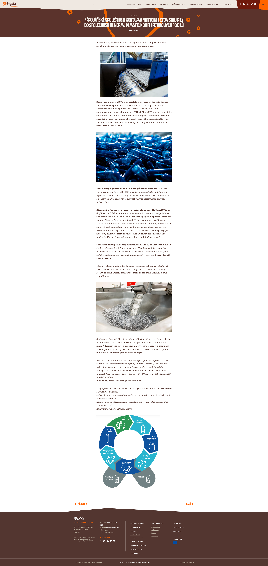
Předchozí (82, 504)
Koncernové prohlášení (187, 562)
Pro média (177, 523)
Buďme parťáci (212, 4)
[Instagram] (104, 541)
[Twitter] (111, 541)
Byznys (134, 15)
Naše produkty (178, 4)
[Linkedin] (108, 541)
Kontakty (228, 4)
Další (188, 504)
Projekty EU (177, 539)
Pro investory (178, 527)
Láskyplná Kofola (136, 538)
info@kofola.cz (112, 528)
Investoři (154, 536)
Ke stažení (177, 531)
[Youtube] (114, 541)
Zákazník (154, 530)
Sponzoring (155, 527)
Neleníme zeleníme (138, 545)
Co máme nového (134, 4)
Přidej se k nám (136, 541)
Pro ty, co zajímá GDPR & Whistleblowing (134, 562)
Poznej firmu (150, 4)
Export (153, 533)
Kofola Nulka (135, 535)
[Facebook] (101, 541)
